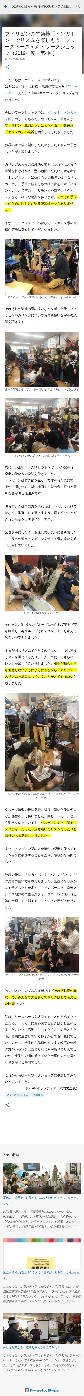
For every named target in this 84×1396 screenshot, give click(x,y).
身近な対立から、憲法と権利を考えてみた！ (31, 1347)
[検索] (78, 6)
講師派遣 (38, 1094)
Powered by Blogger (44, 1390)
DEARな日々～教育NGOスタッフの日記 (41, 6)
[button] (7, 67)
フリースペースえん (18, 1094)
